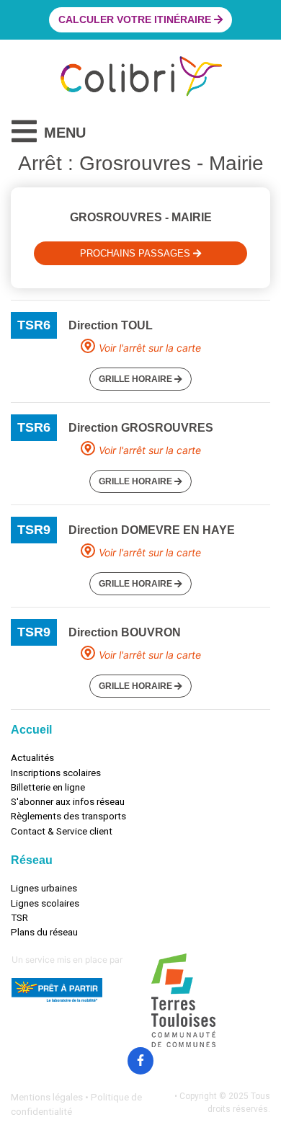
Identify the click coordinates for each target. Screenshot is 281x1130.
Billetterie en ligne (48, 787)
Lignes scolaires (45, 903)
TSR (19, 917)
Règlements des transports (68, 816)
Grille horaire (136, 379)
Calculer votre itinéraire (136, 19)
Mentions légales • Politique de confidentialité (76, 1104)
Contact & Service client (61, 831)
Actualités (32, 757)
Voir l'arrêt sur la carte (150, 348)
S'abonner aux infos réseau (68, 801)
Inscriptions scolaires (56, 772)
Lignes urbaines (44, 888)
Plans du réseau (44, 932)
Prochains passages (136, 253)
